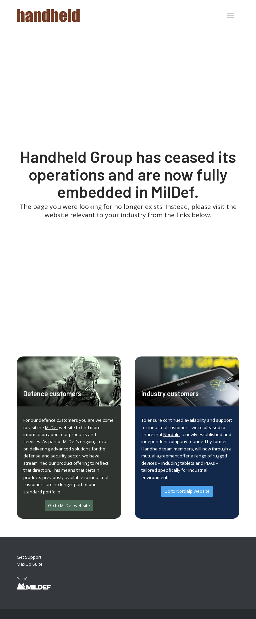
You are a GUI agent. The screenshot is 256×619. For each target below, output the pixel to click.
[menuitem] (230, 16)
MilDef (51, 427)
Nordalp (171, 434)
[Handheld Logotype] (48, 15)
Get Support (29, 557)
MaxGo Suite (30, 564)
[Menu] (230, 16)
